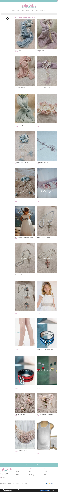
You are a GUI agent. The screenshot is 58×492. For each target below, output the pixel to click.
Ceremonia (27, 10)
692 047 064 (29, 1)
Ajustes (53, 490)
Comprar (45, 472)
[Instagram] (4, 1)
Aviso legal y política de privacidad (13, 483)
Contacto (17, 474)
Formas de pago (32, 474)
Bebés (32, 10)
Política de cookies (24, 483)
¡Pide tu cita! (3, 477)
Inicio (2, 13)
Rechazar (47, 490)
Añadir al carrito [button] (18, 53)
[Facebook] (0, 1)
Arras (18, 10)
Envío (30, 472)
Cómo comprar (32, 471)
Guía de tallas (42, 10)
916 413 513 (3, 474)
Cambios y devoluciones (34, 477)
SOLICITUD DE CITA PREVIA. (20, 1)
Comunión (13, 10)
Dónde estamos (19, 472)
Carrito (45, 474)
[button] (46, 11)
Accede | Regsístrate (52, 1)
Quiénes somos (19, 471)
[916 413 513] (0, 474)
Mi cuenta (45, 471)
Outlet (37, 10)
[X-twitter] (2, 1)
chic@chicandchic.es (4, 476)
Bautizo (22, 10)
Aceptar (42, 490)
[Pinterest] (6, 1)
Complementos (12, 13)
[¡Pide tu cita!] (0, 477)
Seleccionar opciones (41, 128)
